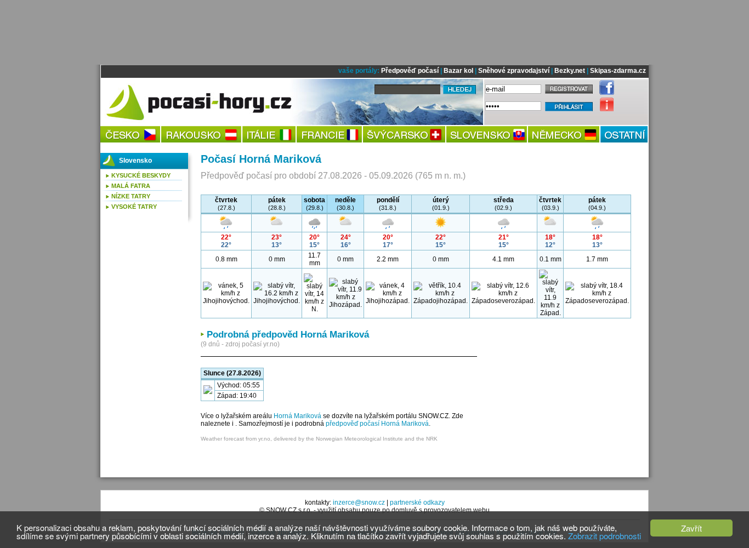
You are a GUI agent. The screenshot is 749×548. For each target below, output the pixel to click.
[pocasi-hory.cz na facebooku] (604, 92)
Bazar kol (458, 71)
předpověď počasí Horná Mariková (377, 423)
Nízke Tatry (130, 196)
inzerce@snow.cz (359, 502)
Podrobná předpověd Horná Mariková (288, 334)
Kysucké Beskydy (141, 175)
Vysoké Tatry (134, 206)
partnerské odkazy (417, 502)
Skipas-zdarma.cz (618, 71)
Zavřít (691, 528)
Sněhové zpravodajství (513, 71)
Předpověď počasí (410, 71)
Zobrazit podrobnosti (604, 535)
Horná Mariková (297, 416)
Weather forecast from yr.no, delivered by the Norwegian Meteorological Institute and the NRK (319, 439)
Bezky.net (569, 71)
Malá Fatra (130, 185)
